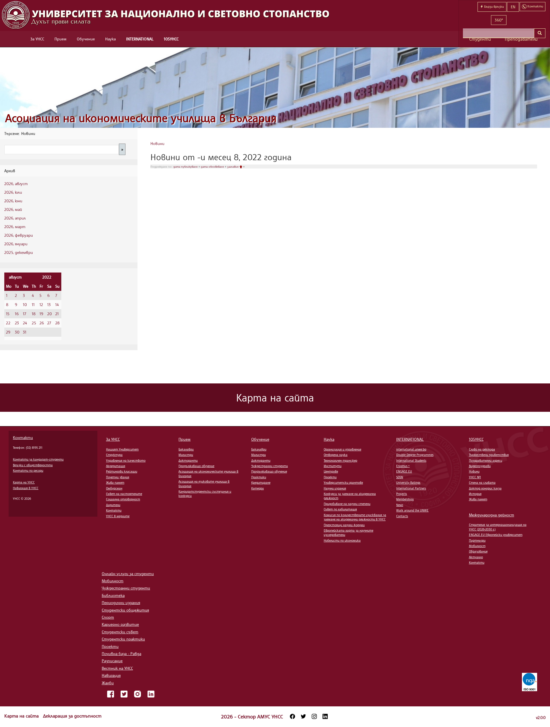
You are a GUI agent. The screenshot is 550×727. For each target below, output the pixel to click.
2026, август (16, 183)
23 (17, 322)
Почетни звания (117, 477)
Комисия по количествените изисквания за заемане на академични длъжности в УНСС (355, 517)
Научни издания (335, 488)
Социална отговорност (123, 499)
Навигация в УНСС (25, 488)
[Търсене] (539, 33)
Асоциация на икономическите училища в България (140, 118)
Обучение (86, 38)
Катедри (257, 488)
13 (49, 304)
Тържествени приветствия (489, 455)
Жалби (108, 682)
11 (33, 304)
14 (57, 304)
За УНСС (37, 38)
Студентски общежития (125, 610)
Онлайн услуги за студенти (128, 573)
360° (499, 19)
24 (25, 322)
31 (24, 332)
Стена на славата (482, 483)
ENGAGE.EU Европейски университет (495, 535)
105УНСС (171, 38)
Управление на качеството (126, 460)
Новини (157, 143)
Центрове (331, 471)
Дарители (113, 505)
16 (17, 313)
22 (8, 322)
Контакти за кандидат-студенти (38, 459)
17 (24, 313)
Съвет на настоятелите (124, 494)
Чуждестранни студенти (269, 466)
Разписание (112, 660)
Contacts (402, 516)
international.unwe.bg (411, 449)
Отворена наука (335, 455)
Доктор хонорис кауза (485, 488)
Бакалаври (186, 449)
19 (41, 313)
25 (34, 322)
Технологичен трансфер (340, 460)
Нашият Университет (122, 449)
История (475, 494)
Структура (114, 455)
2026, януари (16, 243)
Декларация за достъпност (72, 716)
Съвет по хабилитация (340, 509)
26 (42, 322)
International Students (411, 460)
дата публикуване (186, 166)
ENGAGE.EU (404, 471)
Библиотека (113, 595)
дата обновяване (213, 166)
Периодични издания (121, 602)
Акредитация (115, 466)
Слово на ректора (482, 449)
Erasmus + (403, 466)
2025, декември (18, 252)
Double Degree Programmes (414, 455)
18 (34, 313)
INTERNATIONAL (140, 38)
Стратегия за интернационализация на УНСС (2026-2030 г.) (498, 527)
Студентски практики (123, 638)
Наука (110, 38)
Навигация (111, 675)
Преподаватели (521, 39)
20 (49, 313)
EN (513, 6)
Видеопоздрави (480, 466)
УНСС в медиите (117, 516)
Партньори (477, 540)
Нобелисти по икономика (342, 540)
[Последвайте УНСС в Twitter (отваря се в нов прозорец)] (303, 716)
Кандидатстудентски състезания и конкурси (204, 493)
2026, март (14, 226)
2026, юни (13, 200)
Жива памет (115, 483)
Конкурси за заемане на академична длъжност (350, 496)
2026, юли (13, 192)
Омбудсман (114, 488)
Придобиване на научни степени (347, 504)
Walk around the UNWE (412, 510)
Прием (60, 38)
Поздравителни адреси (485, 460)
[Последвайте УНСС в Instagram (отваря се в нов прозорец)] (314, 716)
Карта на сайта (22, 716)
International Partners (411, 488)
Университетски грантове (343, 483)
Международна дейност (491, 514)
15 (7, 313)
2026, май (13, 209)
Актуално (476, 557)
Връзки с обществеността (33, 465)
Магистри (185, 455)
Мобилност (477, 546)
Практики (258, 477)
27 (49, 322)
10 (25, 304)
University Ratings (408, 483)
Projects (401, 494)
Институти (332, 466)
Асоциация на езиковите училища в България (203, 483)
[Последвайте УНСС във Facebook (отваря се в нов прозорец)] (292, 716)
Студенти (480, 39)
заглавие (233, 166)
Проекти (330, 477)
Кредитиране (260, 483)
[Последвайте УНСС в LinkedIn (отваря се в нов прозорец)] (325, 716)
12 (41, 304)
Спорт (108, 617)
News (399, 505)
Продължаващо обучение (196, 466)
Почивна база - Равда (121, 653)
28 (57, 322)
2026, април (15, 217)
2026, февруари (18, 235)
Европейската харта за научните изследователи (348, 532)
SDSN (399, 477)
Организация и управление (342, 449)
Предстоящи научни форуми (344, 525)
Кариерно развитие (120, 624)
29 (8, 332)
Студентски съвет (120, 631)
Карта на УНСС (24, 482)
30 (17, 332)
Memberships (405, 499)
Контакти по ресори (28, 471)
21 (57, 313)
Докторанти (188, 460)
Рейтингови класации (121, 471)
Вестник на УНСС (117, 668)
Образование (478, 551)
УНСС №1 (475, 477)
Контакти (23, 437)
